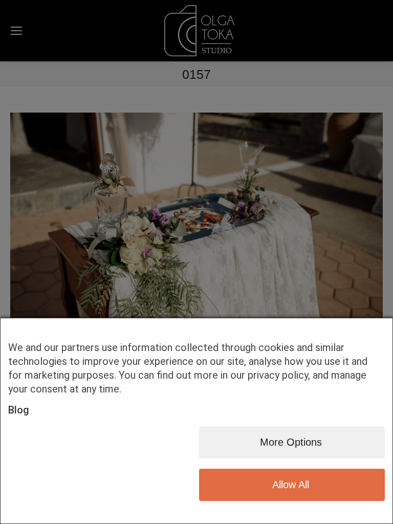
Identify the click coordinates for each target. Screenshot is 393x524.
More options (291, 442)
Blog (18, 410)
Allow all (290, 484)
